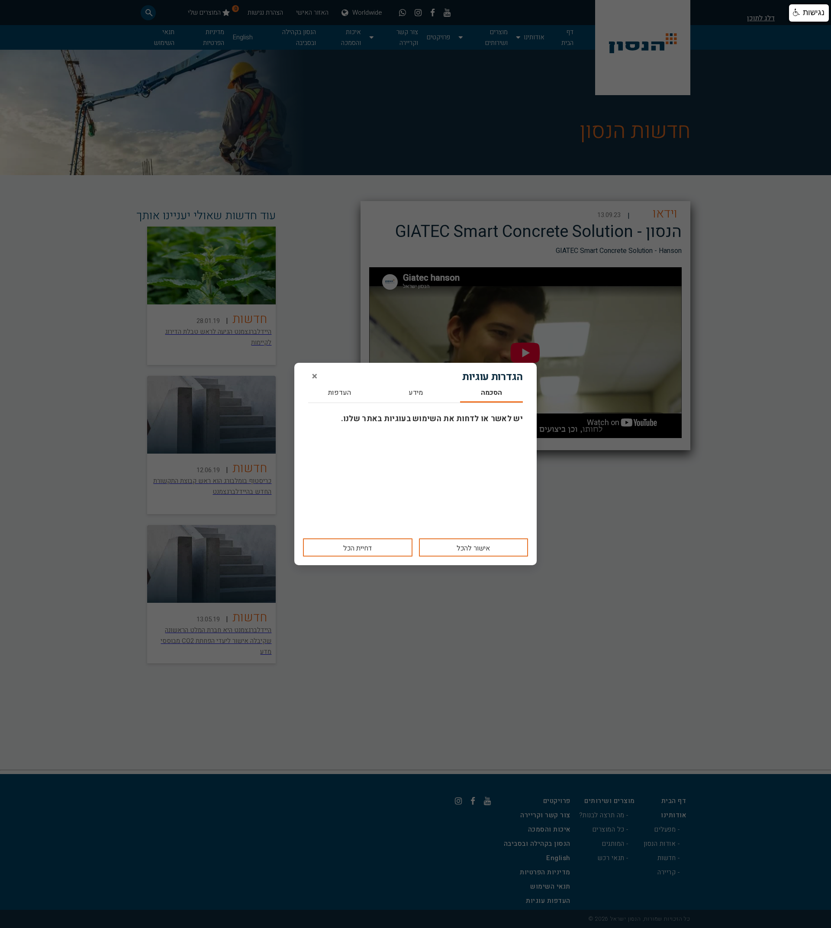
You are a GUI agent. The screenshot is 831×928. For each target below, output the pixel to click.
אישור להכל (473, 548)
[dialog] (415, 464)
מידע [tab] (416, 393)
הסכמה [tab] (491, 393)
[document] (415, 464)
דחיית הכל (357, 548)
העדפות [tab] (339, 393)
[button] (809, 13)
